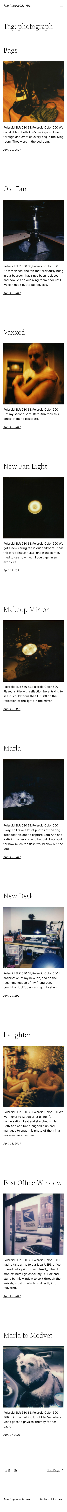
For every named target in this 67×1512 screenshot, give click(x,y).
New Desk (18, 896)
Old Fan (15, 189)
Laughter (17, 1035)
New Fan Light (25, 466)
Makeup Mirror (26, 609)
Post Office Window (32, 1183)
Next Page (55, 1470)
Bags (10, 50)
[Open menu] (62, 6)
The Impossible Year (17, 5)
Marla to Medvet (27, 1335)
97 (15, 1470)
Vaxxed (14, 332)
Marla (12, 748)
